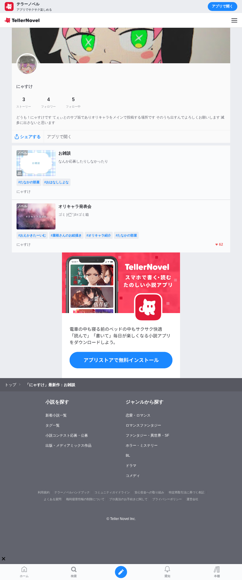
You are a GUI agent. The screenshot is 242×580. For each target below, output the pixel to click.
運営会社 (192, 499)
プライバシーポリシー (167, 499)
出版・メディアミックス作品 (68, 445)
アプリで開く (222, 6)
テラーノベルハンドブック (72, 492)
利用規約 (44, 492)
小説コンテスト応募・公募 (66, 435)
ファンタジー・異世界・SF (147, 435)
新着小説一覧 (56, 415)
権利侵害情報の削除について (85, 499)
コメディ (133, 476)
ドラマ (131, 466)
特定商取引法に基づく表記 (186, 492)
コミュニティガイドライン (112, 492)
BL (128, 455)
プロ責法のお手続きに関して (128, 499)
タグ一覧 (52, 425)
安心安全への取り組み (149, 492)
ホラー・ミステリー (142, 445)
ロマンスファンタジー (143, 425)
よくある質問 (52, 499)
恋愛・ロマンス (138, 415)
